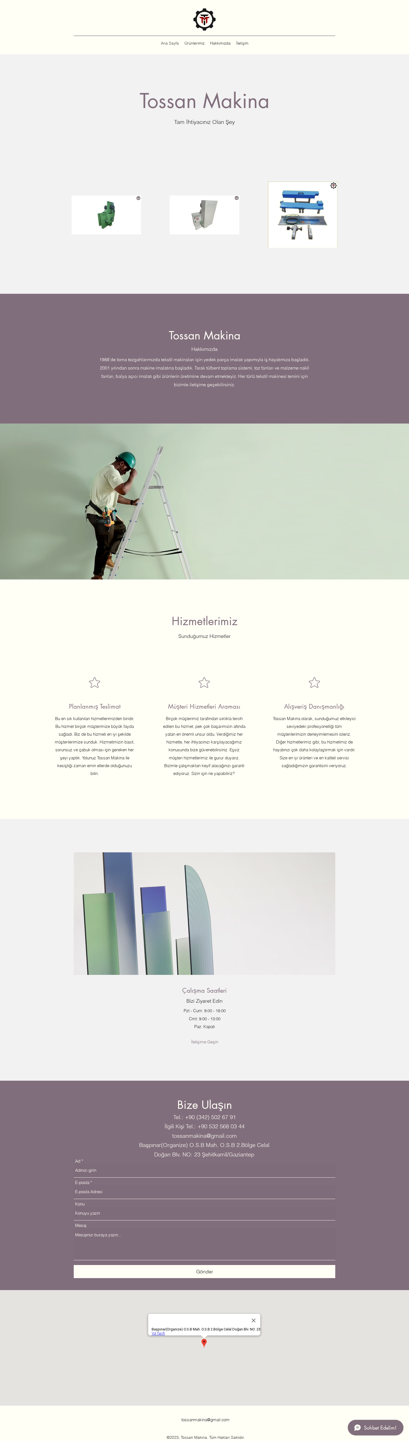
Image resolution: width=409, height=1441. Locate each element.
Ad (77, 1161)
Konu (80, 1204)
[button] (204, 1042)
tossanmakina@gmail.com (204, 1135)
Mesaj (80, 1225)
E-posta (82, 1182)
